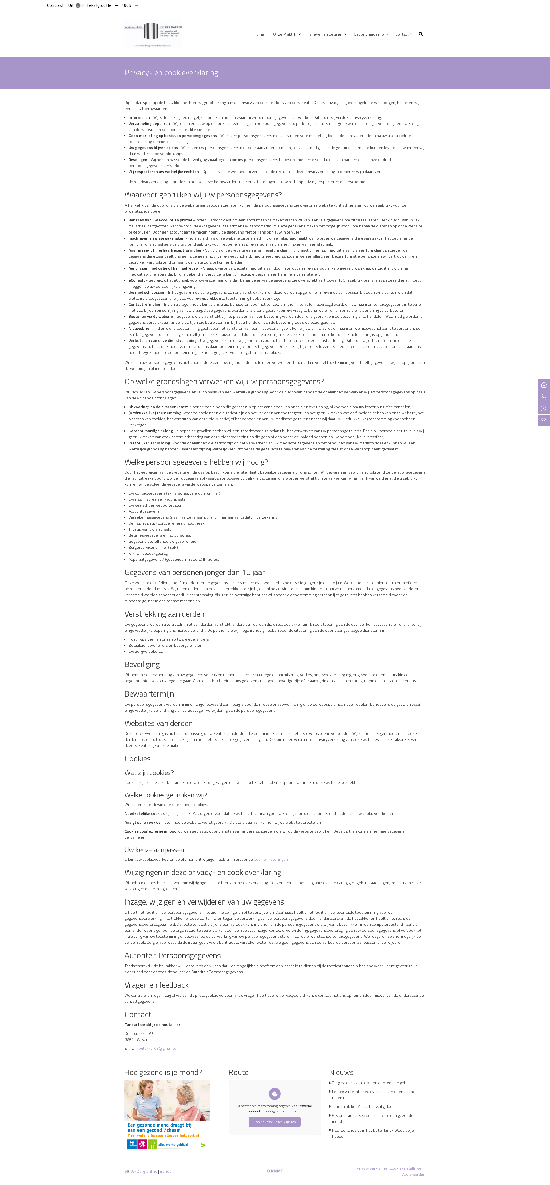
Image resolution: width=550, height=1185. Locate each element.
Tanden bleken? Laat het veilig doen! (364, 1106)
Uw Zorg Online (143, 1171)
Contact (402, 34)
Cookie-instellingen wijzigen (275, 1122)
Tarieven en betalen (325, 34)
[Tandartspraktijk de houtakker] (153, 33)
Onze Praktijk (284, 34)
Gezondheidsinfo (369, 34)
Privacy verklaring (372, 1168)
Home (259, 34)
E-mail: (130, 1048)
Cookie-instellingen (271, 859)
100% (127, 5)
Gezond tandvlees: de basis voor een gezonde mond (372, 1118)
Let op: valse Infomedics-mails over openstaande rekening (375, 1094)
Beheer (166, 1171)
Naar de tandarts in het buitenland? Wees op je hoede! (373, 1133)
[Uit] (80, 5)
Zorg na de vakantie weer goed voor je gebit (370, 1083)
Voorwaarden (413, 1174)
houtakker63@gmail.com (158, 1048)
